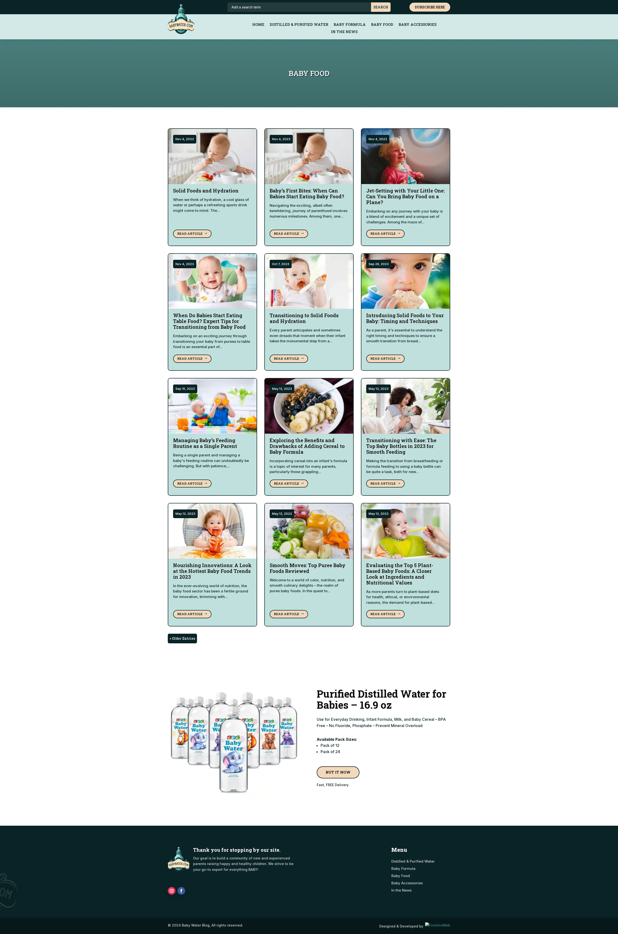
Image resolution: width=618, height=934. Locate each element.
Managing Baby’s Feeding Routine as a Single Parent (205, 443)
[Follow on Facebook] (181, 891)
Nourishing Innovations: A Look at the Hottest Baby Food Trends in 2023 (212, 571)
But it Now (338, 772)
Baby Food (382, 25)
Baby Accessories (417, 25)
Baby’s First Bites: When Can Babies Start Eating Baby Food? (307, 193)
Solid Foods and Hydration (206, 190)
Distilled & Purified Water (299, 25)
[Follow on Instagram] (172, 891)
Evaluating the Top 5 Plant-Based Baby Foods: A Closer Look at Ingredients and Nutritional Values (399, 574)
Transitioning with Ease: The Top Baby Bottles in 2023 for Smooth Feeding (401, 446)
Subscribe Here (430, 7)
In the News (344, 32)
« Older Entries (182, 638)
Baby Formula (350, 25)
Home (258, 25)
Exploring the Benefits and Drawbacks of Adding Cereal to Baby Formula (307, 446)
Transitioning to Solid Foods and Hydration (304, 318)
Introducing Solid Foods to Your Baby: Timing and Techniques (405, 318)
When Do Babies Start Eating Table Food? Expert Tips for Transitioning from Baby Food (209, 321)
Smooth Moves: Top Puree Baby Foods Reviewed (307, 568)
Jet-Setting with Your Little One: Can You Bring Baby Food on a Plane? (405, 196)
